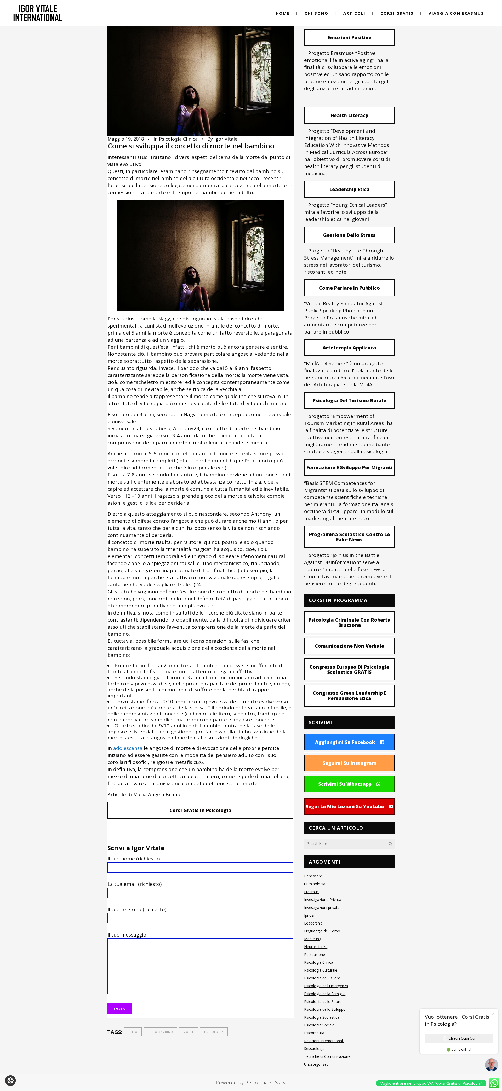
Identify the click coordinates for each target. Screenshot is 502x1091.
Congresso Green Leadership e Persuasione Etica (349, 695)
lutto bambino (160, 1032)
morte (188, 1032)
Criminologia (314, 883)
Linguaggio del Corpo (322, 930)
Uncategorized (316, 1064)
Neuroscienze (315, 946)
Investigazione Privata (322, 899)
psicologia (214, 1032)
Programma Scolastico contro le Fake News (349, 537)
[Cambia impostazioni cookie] (10, 1080)
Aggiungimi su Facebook (345, 742)
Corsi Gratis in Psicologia (200, 810)
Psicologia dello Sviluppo (325, 1009)
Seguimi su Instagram (349, 763)
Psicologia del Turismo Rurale (349, 400)
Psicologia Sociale (319, 1025)
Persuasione (314, 954)
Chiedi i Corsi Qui (462, 1038)
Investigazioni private (322, 907)
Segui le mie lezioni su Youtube (345, 806)
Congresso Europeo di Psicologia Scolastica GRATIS (349, 669)
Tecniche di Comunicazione (327, 1056)
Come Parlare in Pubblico (349, 288)
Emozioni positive (349, 37)
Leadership (313, 923)
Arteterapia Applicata (349, 347)
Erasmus (311, 891)
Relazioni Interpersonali (324, 1040)
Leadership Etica (349, 189)
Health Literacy (349, 115)
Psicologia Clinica (178, 139)
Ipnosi (309, 915)
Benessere (313, 876)
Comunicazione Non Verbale (349, 646)
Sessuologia (314, 1048)
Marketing (312, 938)
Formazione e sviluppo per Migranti (349, 467)
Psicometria (314, 1032)
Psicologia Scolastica (321, 1017)
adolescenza (127, 748)
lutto (133, 1032)
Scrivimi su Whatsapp (345, 784)
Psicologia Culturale (320, 970)
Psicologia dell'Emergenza (326, 985)
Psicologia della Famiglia (324, 993)
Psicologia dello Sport (322, 1001)
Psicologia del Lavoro (322, 977)
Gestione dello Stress (349, 235)
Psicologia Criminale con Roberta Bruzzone (350, 622)
